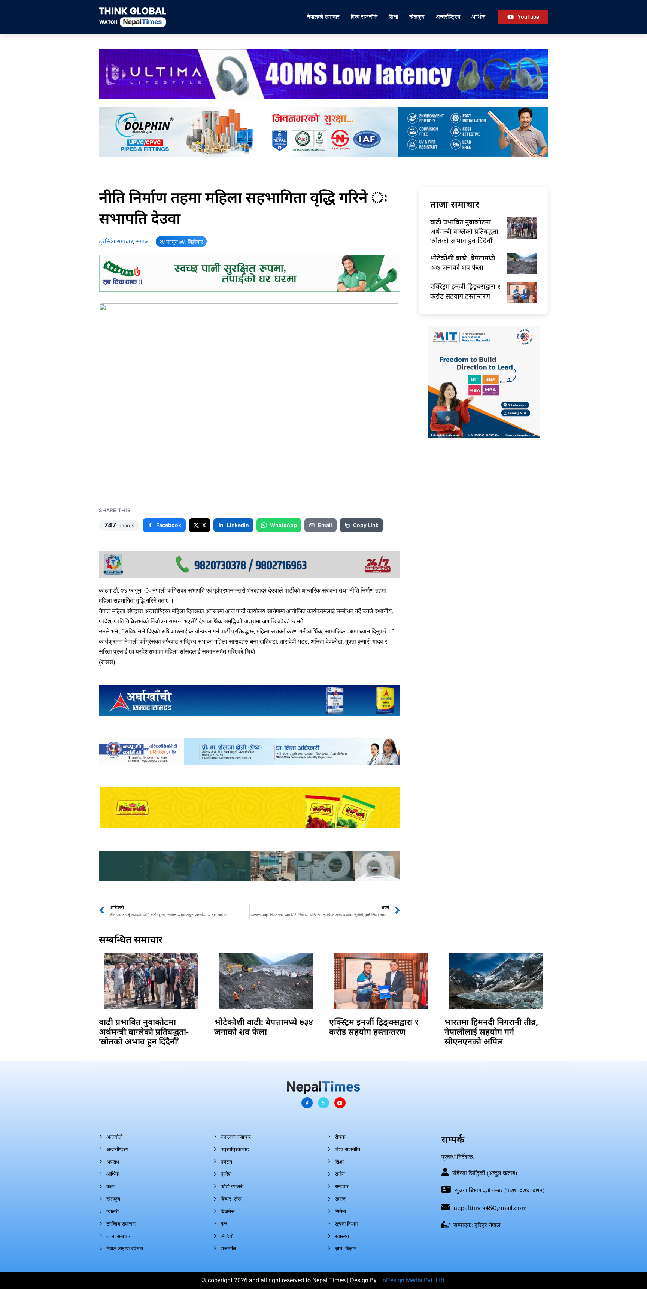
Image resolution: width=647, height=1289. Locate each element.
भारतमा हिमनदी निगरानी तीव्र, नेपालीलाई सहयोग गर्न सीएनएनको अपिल (491, 1031)
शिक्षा (393, 16)
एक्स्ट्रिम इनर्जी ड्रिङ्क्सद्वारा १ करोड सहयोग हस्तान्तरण (465, 291)
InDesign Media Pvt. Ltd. (413, 1280)
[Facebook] (307, 1102)
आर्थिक (478, 16)
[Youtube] (340, 1102)
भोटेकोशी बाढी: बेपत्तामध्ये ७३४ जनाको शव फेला (462, 262)
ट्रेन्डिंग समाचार (116, 241)
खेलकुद (417, 16)
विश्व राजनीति (364, 16)
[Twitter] (323, 1102)
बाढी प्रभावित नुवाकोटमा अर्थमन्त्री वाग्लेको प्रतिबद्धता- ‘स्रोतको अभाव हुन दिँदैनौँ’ (465, 231)
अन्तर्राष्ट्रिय (448, 16)
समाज (142, 241)
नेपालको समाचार (323, 16)
